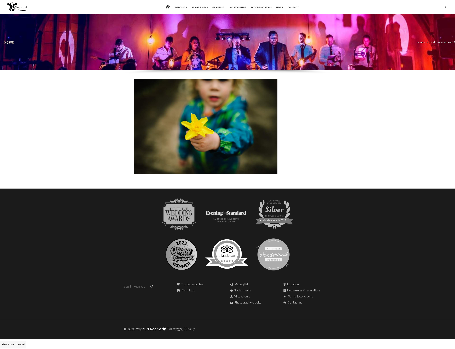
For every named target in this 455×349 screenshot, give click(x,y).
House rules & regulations (303, 290)
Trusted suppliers (192, 284)
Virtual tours (242, 296)
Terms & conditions (300, 296)
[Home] (17, 7)
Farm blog (188, 290)
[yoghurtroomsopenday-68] (205, 81)
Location (292, 284)
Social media (242, 290)
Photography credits (247, 302)
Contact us (294, 302)
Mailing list (241, 284)
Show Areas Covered (13, 344)
